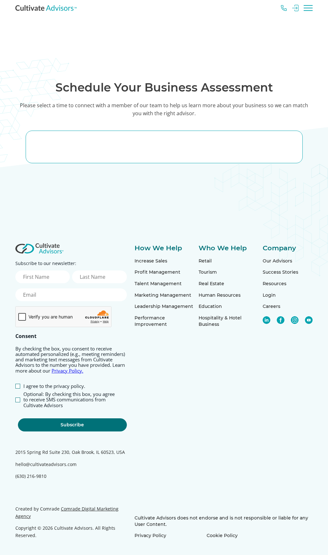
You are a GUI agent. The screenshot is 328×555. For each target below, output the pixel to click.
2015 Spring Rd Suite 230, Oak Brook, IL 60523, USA (70, 452)
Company (279, 248)
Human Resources (220, 295)
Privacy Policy (150, 535)
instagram (295, 320)
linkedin (266, 320)
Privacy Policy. (67, 370)
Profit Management (157, 272)
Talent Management (158, 283)
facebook (280, 320)
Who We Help (223, 248)
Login (269, 295)
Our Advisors (277, 261)
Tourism (208, 272)
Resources (274, 283)
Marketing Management (163, 295)
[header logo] (46, 8)
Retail (205, 261)
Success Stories (280, 272)
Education (210, 306)
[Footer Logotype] (39, 248)
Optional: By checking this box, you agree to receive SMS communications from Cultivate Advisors (69, 399)
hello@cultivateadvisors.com (46, 464)
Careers (271, 306)
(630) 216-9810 (30, 476)
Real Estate (211, 283)
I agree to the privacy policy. (54, 386)
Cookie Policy (222, 535)
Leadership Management (164, 306)
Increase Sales (151, 261)
